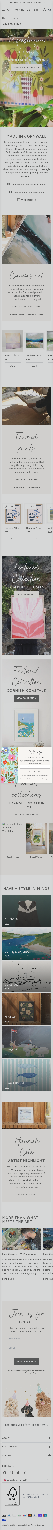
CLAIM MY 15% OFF (34, 771)
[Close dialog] (3, 749)
